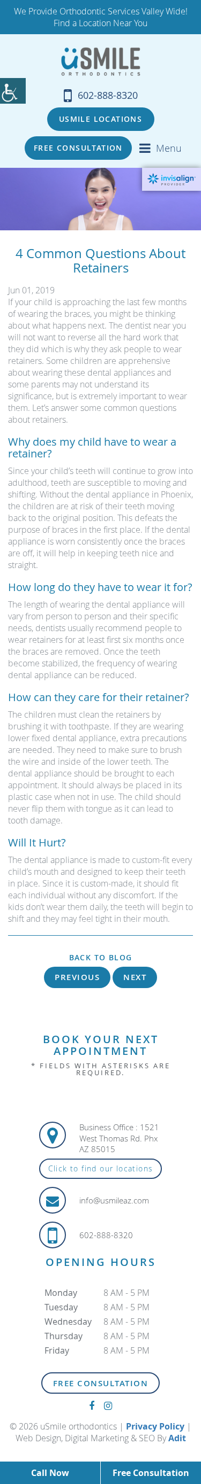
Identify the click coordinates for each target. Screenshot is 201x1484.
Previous (77, 977)
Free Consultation (78, 148)
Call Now (50, 1473)
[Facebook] (91, 1405)
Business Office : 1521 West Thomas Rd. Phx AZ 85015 (119, 1138)
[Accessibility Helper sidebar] (13, 91)
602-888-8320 (108, 95)
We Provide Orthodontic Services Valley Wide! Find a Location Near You (101, 17)
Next (134, 977)
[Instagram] (108, 1405)
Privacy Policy (155, 1426)
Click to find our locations (100, 1168)
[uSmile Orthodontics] (101, 61)
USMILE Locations (100, 119)
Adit (177, 1438)
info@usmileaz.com (114, 1200)
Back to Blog (100, 957)
